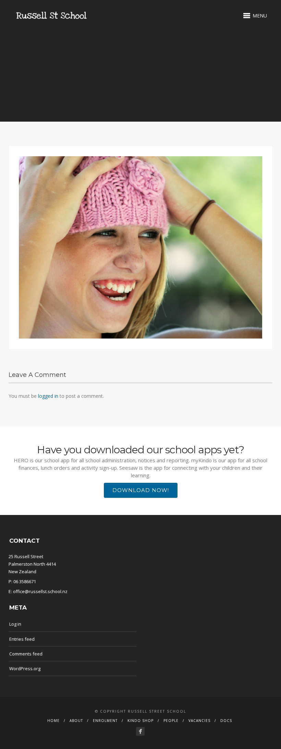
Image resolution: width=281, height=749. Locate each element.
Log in (15, 624)
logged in (48, 396)
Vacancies (199, 720)
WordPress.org (24, 668)
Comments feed (25, 654)
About (76, 720)
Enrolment (105, 720)
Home (53, 720)
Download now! (140, 490)
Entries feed (22, 639)
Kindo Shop (140, 720)
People (171, 720)
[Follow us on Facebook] (140, 731)
